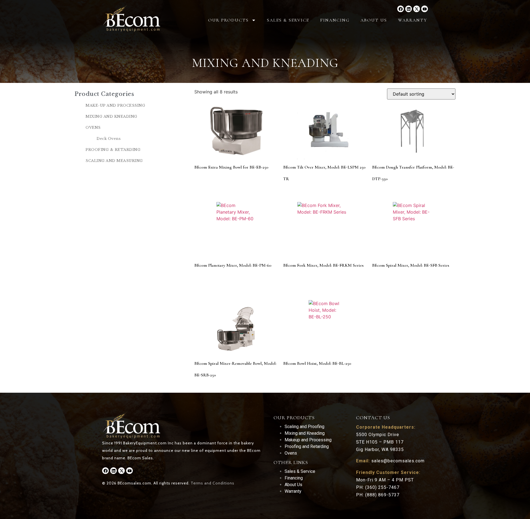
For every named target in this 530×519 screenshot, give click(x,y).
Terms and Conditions (212, 483)
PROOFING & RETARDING (113, 149)
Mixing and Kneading (305, 433)
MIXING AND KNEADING (111, 116)
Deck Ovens (109, 138)
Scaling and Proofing (304, 426)
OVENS (93, 127)
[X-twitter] (416, 9)
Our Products (228, 20)
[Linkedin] (408, 9)
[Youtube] (424, 9)
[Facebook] (400, 9)
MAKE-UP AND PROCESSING (115, 105)
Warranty (412, 20)
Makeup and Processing (308, 439)
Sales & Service (288, 20)
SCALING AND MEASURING (114, 160)
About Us (374, 20)
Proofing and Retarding (307, 446)
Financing (334, 20)
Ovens (291, 453)
